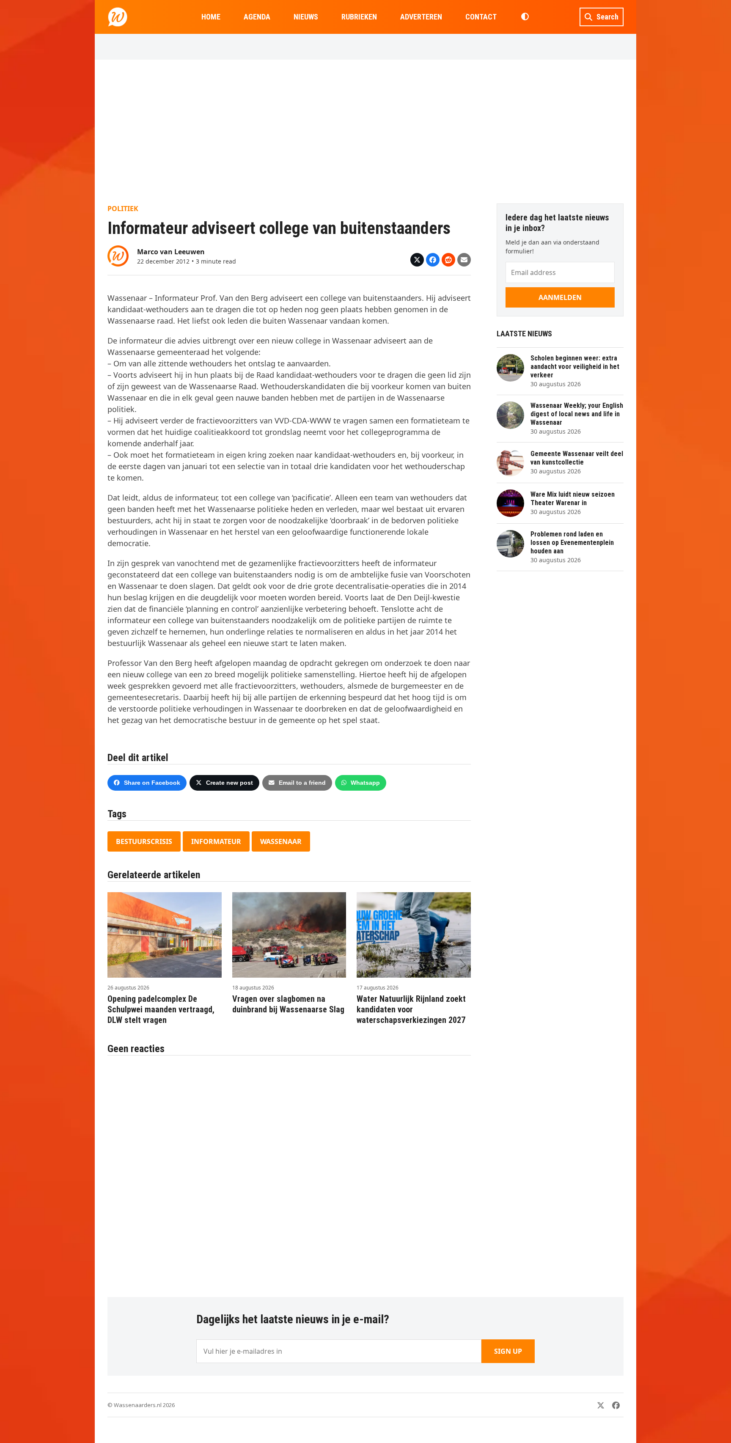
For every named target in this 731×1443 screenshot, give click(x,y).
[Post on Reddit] (448, 260)
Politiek (122, 208)
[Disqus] (289, 1172)
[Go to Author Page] (118, 255)
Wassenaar (281, 841)
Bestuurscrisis (144, 841)
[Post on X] (417, 260)
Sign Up (508, 1351)
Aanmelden (560, 297)
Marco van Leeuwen (171, 251)
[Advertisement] (365, 131)
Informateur (216, 841)
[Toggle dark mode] (525, 17)
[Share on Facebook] (433, 260)
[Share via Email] (464, 260)
